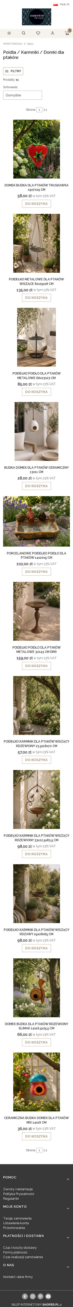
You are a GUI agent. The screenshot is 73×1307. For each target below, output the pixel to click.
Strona (30, 109)
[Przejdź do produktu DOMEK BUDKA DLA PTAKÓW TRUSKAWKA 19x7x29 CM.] (36, 149)
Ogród (30, 43)
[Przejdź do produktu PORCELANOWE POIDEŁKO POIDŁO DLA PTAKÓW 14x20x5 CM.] (36, 521)
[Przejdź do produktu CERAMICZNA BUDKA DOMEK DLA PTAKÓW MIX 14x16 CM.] (36, 1082)
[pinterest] (40, 1296)
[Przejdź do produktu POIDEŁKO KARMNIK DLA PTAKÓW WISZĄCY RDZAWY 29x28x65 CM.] (36, 893)
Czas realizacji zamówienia (23, 1257)
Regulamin (11, 1198)
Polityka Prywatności (18, 1194)
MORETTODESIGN (12, 43)
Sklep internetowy (35, 1304)
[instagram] (32, 1296)
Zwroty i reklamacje (18, 1189)
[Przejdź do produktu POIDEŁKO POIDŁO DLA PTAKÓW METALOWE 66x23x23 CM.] (36, 337)
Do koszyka (36, 204)
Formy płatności (15, 1252)
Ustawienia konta (16, 1223)
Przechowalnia (14, 1228)
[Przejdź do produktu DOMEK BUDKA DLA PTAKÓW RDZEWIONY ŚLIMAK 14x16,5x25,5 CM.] (36, 987)
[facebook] (25, 1296)
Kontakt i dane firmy (18, 1277)
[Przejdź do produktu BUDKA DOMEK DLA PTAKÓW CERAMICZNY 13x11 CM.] (36, 431)
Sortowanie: (10, 87)
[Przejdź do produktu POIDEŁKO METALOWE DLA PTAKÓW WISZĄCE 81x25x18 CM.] (36, 243)
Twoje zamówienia (17, 1218)
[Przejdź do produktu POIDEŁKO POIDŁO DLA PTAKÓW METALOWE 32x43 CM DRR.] (36, 611)
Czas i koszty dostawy (20, 1248)
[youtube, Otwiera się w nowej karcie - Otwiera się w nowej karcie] (48, 1296)
